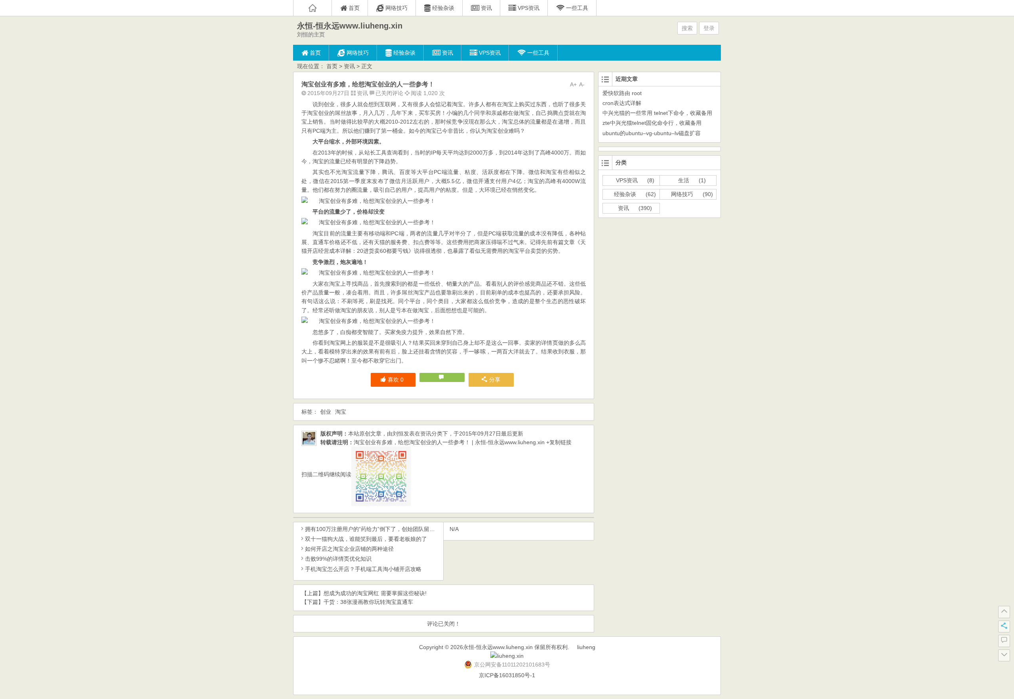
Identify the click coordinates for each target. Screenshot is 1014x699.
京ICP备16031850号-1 (507, 675)
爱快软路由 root (622, 93)
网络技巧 (682, 194)
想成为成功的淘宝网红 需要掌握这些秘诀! (375, 593)
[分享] (1004, 626)
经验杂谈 (625, 194)
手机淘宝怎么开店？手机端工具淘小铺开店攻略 (363, 569)
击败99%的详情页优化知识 (338, 559)
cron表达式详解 (621, 103)
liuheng (586, 647)
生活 (683, 180)
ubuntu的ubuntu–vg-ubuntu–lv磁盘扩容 (651, 133)
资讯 (349, 66)
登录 (709, 28)
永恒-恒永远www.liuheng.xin (349, 25)
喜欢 (396, 379)
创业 (325, 412)
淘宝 (340, 412)
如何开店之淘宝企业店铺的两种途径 (349, 549)
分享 (494, 379)
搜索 (687, 28)
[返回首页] (312, 8)
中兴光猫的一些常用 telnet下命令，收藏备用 (657, 113)
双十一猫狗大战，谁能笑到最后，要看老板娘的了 (366, 539)
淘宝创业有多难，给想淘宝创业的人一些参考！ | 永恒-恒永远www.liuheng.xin (449, 442)
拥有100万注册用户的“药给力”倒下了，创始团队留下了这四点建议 (386, 529)
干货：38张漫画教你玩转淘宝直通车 (368, 602)
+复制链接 (558, 442)
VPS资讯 (627, 180)
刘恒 (398, 433)
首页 (331, 66)
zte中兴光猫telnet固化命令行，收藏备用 (651, 123)
